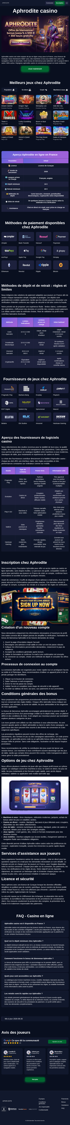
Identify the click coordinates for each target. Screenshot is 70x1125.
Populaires (8, 90)
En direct (25, 90)
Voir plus (35, 1079)
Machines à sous (59, 90)
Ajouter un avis (57, 1041)
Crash (42, 90)
